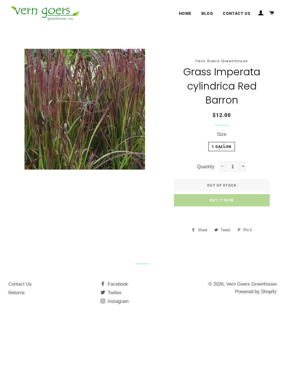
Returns (16, 292)
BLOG (207, 13)
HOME (185, 13)
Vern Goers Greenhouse (251, 284)
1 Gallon (221, 146)
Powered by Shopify (256, 291)
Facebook (117, 284)
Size (221, 134)
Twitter (114, 292)
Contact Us (20, 284)
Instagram (117, 301)
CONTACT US (236, 13)
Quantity (206, 166)
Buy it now (222, 200)
